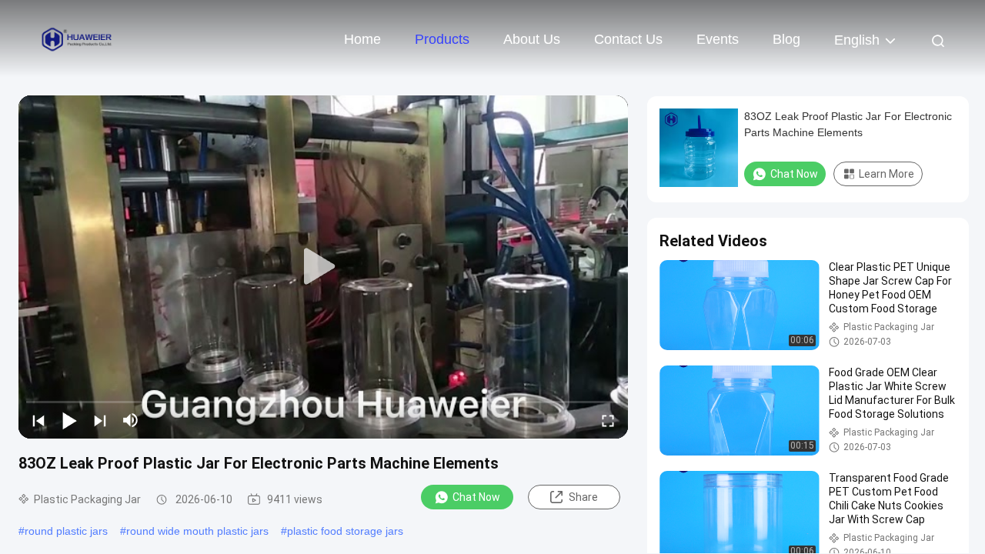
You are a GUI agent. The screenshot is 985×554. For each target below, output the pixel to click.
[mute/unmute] (130, 420)
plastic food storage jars (345, 531)
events (717, 39)
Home (362, 39)
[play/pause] (69, 420)
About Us (531, 39)
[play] (323, 267)
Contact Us (628, 39)
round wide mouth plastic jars (197, 531)
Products (442, 39)
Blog (786, 39)
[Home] (76, 38)
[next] (100, 420)
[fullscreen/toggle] (608, 420)
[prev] (38, 420)
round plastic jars (66, 531)
